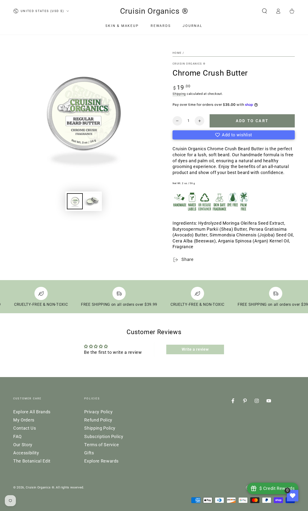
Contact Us (24, 428)
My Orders (23, 420)
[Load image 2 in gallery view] (92, 201)
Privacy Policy (98, 411)
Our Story (22, 444)
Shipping (179, 94)
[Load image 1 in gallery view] (75, 201)
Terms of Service (101, 444)
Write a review (195, 349)
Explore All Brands (32, 411)
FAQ (17, 436)
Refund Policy (98, 420)
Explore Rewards (101, 461)
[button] (264, 11)
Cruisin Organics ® (189, 63)
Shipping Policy (100, 428)
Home (177, 52)
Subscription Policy (103, 436)
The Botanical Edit (32, 461)
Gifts (89, 453)
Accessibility (26, 453)
